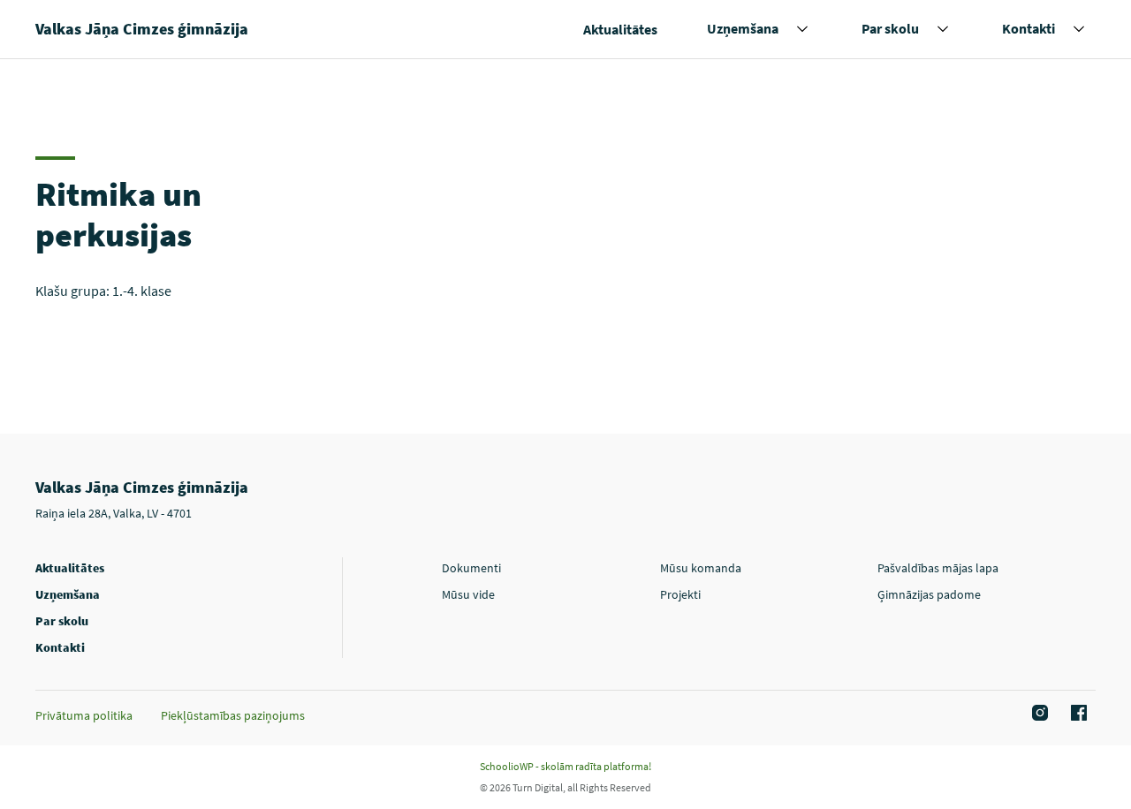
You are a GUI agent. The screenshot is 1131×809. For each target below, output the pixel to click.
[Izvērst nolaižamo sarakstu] (802, 29)
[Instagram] (1037, 713)
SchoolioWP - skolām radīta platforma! (565, 766)
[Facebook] (1076, 713)
